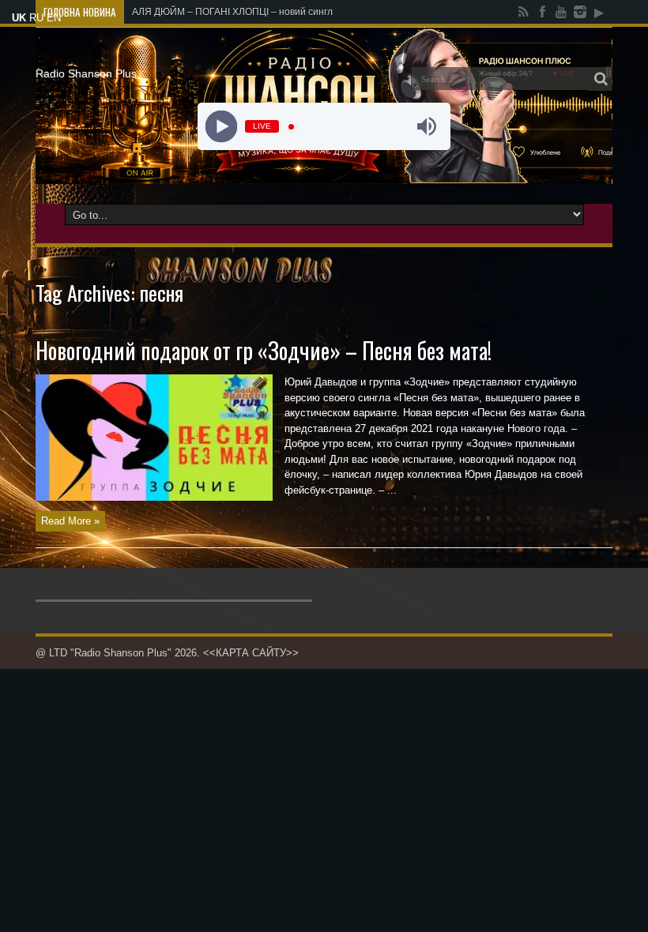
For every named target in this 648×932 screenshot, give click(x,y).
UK (19, 18)
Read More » (70, 521)
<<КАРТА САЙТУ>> (251, 653)
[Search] (600, 79)
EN (54, 18)
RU (36, 18)
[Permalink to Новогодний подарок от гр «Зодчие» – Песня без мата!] (154, 497)
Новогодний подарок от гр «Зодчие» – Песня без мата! (264, 350)
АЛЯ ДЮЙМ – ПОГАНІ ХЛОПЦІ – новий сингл (232, 11)
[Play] (222, 127)
